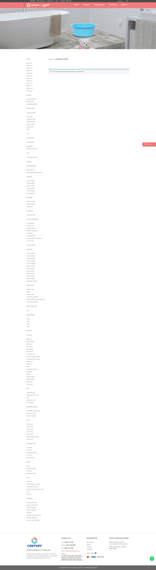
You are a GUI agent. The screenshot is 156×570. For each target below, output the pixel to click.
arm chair (30, 116)
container (30, 146)
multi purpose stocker (33, 359)
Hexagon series (31, 452)
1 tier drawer (31, 180)
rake (28, 366)
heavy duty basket (32, 297)
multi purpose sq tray (33, 484)
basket (29, 292)
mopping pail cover (33, 395)
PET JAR (29, 364)
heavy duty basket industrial (36, 299)
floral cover (30, 225)
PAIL (28, 388)
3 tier (28, 321)
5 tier (28, 326)
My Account (41, 1)
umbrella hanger (32, 281)
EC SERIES (30, 211)
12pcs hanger (31, 256)
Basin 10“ (30, 63)
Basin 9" (29, 85)
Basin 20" (30, 75)
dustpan (29, 344)
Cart (57, 1)
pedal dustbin (31, 201)
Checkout (50, 1)
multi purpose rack (33, 436)
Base (28, 466)
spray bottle (30, 379)
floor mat (29, 346)
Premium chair (31, 413)
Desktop (29, 471)
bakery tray (30, 289)
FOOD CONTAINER (32, 219)
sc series (29, 455)
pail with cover (31, 400)
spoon (28, 374)
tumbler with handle (33, 520)
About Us (124, 5)
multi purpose (31, 235)
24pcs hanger (31, 261)
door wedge (30, 341)
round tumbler (31, 507)
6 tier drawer (31, 193)
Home (77, 5)
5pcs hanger (30, 268)
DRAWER (29, 177)
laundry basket (31, 99)
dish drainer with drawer (34, 172)
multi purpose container (34, 238)
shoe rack (30, 439)
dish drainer (30, 170)
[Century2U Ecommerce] (38, 5)
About (88, 544)
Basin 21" (30, 78)
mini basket (30, 101)
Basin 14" (30, 68)
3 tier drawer (31, 185)
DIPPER (29, 161)
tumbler (29, 512)
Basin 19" (30, 73)
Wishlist (32, 1)
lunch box (30, 233)
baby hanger (31, 276)
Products (86, 5)
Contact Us (113, 5)
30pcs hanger (31, 215)
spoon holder (31, 376)
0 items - (65, 1)
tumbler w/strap (32, 517)
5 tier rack (30, 429)
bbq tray (29, 339)
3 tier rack (30, 424)
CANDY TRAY (31, 108)
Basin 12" (30, 65)
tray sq (29, 494)
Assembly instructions (33, 411)
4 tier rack (30, 426)
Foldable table (31, 473)
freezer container (32, 230)
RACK (28, 420)
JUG (28, 310)
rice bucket (30, 241)
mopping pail (31, 392)
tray (28, 491)
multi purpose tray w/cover (35, 489)
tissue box (30, 384)
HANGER (29, 249)
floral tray (30, 481)
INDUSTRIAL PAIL (32, 306)
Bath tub (29, 91)
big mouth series (32, 502)
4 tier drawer (31, 188)
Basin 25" (30, 83)
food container (31, 228)
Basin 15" (30, 70)
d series (29, 450)
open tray (30, 361)
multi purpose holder (33, 356)
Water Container (32, 148)
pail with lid (30, 402)
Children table (31, 468)
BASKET (29, 95)
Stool (28, 129)
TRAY (28, 477)
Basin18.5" (30, 88)
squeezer (29, 381)
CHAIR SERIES (31, 112)
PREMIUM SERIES (32, 407)
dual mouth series (32, 505)
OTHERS (29, 335)
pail (28, 397)
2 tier (28, 319)
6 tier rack (30, 431)
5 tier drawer (31, 191)
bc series (29, 447)
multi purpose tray (32, 302)
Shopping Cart (99, 5)
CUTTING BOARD (32, 157)
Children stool (31, 121)
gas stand (30, 351)
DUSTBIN (29, 197)
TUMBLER (30, 498)
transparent (30, 457)
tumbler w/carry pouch (34, 515)
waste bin (30, 206)
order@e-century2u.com (72, 551)
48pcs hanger (31, 266)
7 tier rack (30, 434)
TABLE (29, 462)
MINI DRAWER (31, 315)
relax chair (30, 127)
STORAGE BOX (31, 443)
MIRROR (29, 330)
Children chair (31, 119)
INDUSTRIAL (30, 285)
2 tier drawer (31, 183)
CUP (28, 153)
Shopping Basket (32, 104)
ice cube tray (31, 354)
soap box (29, 371)
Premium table (31, 416)
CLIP (28, 133)
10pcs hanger (31, 253)
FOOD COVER (31, 245)
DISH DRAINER (31, 166)
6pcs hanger (30, 271)
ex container (31, 223)
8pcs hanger (30, 273)
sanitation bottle (32, 369)
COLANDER (30, 138)
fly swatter (30, 349)
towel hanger (31, 278)
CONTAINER (30, 142)
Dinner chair (30, 124)
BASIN (28, 59)
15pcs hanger (31, 258)
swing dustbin (31, 204)
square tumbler (31, 510)
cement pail (30, 294)
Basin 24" (30, 80)
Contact (89, 547)
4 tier (28, 324)
